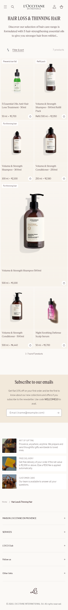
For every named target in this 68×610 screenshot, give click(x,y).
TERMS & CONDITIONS (12, 580)
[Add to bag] (30, 116)
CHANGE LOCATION (11, 594)
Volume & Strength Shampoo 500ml (21, 270)
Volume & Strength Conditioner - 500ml (13, 335)
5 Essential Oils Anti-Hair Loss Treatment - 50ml (15, 106)
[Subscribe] (58, 413)
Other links (8, 573)
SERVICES (7, 532)
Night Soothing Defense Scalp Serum (48, 335)
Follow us (7, 560)
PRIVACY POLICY (9, 585)
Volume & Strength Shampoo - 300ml (12, 168)
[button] (5, 6)
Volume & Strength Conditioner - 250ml (46, 168)
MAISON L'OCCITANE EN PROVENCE (19, 518)
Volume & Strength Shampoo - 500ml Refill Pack (48, 107)
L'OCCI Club (8, 546)
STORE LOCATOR (10, 590)
